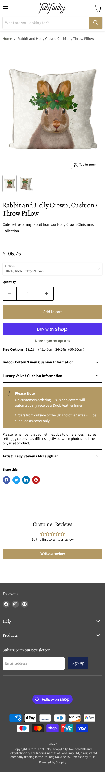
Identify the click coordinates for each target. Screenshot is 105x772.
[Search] (95, 23)
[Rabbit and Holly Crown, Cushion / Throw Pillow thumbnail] (9, 183)
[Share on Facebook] (6, 480)
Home (7, 39)
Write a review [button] (52, 553)
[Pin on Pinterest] (36, 480)
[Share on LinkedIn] (26, 480)
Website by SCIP (84, 757)
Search (52, 744)
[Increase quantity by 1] (47, 294)
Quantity (9, 282)
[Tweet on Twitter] (16, 480)
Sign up (78, 663)
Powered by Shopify (52, 762)
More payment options (52, 341)
